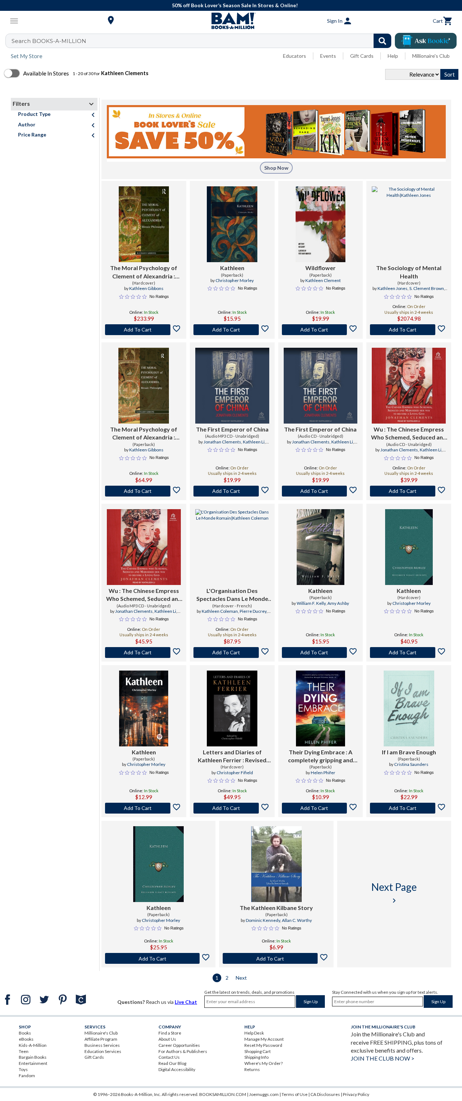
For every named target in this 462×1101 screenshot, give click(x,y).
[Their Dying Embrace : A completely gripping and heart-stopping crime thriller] (320, 708)
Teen (24, 1051)
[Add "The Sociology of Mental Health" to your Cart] (409, 329)
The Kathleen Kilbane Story (276, 907)
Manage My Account (264, 1039)
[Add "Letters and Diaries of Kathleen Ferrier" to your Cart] (232, 808)
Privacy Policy (356, 1094)
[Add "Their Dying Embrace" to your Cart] (320, 808)
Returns (252, 1069)
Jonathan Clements (222, 442)
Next (241, 978)
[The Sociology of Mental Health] (409, 224)
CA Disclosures (325, 1094)
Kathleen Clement (323, 280)
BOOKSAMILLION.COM (222, 1094)
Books (25, 1033)
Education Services (102, 1051)
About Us (167, 1039)
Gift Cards (362, 56)
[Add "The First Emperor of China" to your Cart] (232, 491)
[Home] (231, 21)
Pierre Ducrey (253, 611)
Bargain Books (33, 1057)
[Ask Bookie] (426, 41)
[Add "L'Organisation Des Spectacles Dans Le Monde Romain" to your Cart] (232, 652)
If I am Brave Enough (409, 752)
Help (393, 56)
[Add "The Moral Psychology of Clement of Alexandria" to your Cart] (144, 329)
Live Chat (186, 1002)
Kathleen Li (254, 442)
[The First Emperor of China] (232, 385)
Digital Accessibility (176, 1069)
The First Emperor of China (232, 429)
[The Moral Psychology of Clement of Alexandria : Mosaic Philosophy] (144, 224)
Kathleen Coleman (220, 611)
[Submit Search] (382, 41)
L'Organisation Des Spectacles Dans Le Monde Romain (232, 595)
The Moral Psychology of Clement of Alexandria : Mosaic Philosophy (143, 272)
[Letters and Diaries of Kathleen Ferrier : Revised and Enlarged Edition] (232, 708)
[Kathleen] (232, 224)
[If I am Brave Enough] (409, 708)
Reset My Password (263, 1045)
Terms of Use (295, 1094)
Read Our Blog (172, 1063)
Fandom (27, 1075)
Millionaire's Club (431, 56)
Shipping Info (256, 1057)
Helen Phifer (323, 772)
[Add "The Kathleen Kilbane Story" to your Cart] (276, 958)
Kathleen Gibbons (146, 288)
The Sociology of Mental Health (408, 271)
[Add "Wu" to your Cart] (409, 491)
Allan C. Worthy (297, 920)
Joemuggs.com (264, 1094)
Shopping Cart (257, 1051)
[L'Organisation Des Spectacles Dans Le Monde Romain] (232, 547)
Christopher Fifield (235, 772)
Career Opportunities (179, 1045)
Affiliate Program (100, 1039)
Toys (23, 1069)
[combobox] (203, 41)
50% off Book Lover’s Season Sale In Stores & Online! (235, 5)
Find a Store (169, 1033)
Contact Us (169, 1057)
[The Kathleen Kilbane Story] (276, 864)
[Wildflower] (320, 224)
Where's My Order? (263, 1063)
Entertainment (33, 1063)
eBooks (26, 1039)
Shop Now (276, 168)
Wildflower (320, 267)
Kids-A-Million (33, 1045)
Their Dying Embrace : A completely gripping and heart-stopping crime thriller (320, 756)
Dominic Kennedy (263, 920)
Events (328, 56)
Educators (294, 56)
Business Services (102, 1045)
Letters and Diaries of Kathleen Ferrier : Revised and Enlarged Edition (232, 756)
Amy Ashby (338, 603)
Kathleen (232, 267)
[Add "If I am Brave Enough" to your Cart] (409, 808)
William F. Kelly (311, 603)
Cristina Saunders (411, 764)
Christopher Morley (234, 280)
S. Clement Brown (426, 288)
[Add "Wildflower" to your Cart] (320, 329)
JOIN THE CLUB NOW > (382, 1058)
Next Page (394, 893)
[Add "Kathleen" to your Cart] (232, 329)
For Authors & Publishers (182, 1051)
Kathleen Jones (392, 288)
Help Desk (254, 1033)
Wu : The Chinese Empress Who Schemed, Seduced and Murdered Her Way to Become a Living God (408, 434)
